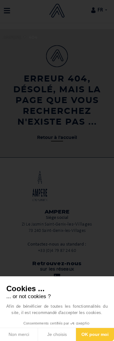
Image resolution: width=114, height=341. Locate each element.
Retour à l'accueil (57, 137)
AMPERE (12, 38)
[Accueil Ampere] (57, 10)
